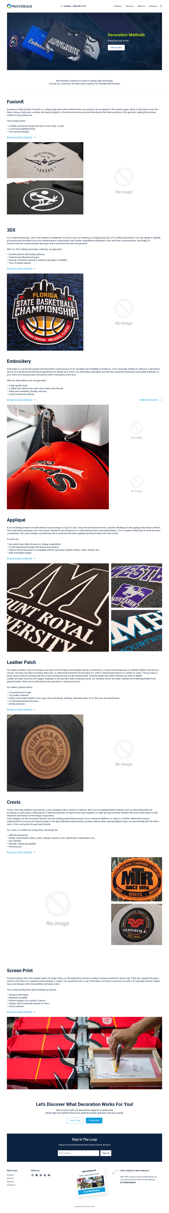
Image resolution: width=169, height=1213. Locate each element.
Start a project (116, 47)
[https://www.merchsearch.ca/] (91, 1203)
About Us (141, 6)
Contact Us (153, 6)
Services (129, 6)
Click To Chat (75, 1120)
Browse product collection (19, 137)
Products (118, 6)
